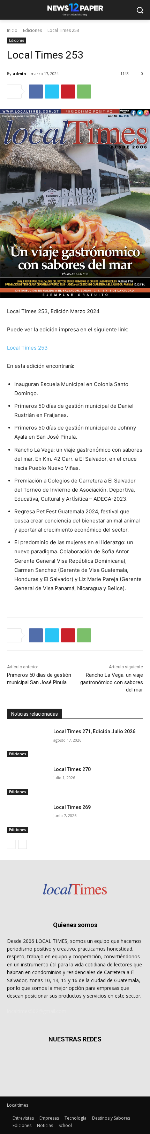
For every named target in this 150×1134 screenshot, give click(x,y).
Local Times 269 (72, 807)
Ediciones (32, 30)
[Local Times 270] (27, 780)
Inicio (12, 30)
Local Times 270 (72, 769)
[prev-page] (11, 844)
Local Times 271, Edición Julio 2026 (94, 731)
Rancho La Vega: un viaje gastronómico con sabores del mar (111, 682)
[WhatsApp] (84, 92)
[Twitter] (52, 92)
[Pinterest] (68, 92)
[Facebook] (36, 92)
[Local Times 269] (27, 818)
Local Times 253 (27, 347)
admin (19, 73)
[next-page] (22, 844)
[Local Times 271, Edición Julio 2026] (27, 742)
